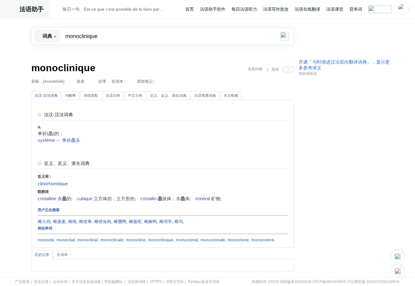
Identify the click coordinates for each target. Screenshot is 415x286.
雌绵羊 (165, 221)
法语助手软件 (212, 9)
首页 (189, 9)
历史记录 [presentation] (42, 255)
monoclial (66, 239)
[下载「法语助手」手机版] (397, 256)
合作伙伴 (60, 282)
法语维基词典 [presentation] (205, 95)
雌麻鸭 (150, 221)
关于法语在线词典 (86, 282)
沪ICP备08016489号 (329, 282)
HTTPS (156, 282)
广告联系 (22, 282)
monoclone (238, 239)
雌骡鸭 (120, 221)
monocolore (262, 239)
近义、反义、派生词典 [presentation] (168, 95)
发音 (80, 81)
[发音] (58, 10)
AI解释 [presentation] (70, 95)
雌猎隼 (85, 221)
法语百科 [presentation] (113, 95)
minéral (202, 198)
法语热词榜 (137, 282)
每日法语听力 (244, 9)
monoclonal (187, 239)
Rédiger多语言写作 (204, 282)
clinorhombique (53, 183)
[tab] (46, 95)
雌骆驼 (135, 221)
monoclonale (213, 239)
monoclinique (160, 239)
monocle (46, 239)
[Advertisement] (344, 171)
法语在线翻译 (307, 9)
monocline (136, 239)
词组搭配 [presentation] (91, 95)
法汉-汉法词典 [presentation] (46, 95)
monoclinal (87, 239)
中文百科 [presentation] (135, 95)
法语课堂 (334, 9)
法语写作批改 (276, 9)
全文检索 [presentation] (231, 95)
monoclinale (111, 239)
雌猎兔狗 (102, 221)
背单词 (355, 9)
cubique (84, 198)
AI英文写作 (175, 282)
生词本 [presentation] (62, 255)
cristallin (148, 198)
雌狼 (72, 221)
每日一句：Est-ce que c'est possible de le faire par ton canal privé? (114, 9)
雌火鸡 (44, 221)
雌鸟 (178, 221)
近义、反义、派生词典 (67, 163)
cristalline (47, 198)
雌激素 (59, 221)
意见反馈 (41, 282)
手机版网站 (113, 282)
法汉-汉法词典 (58, 115)
